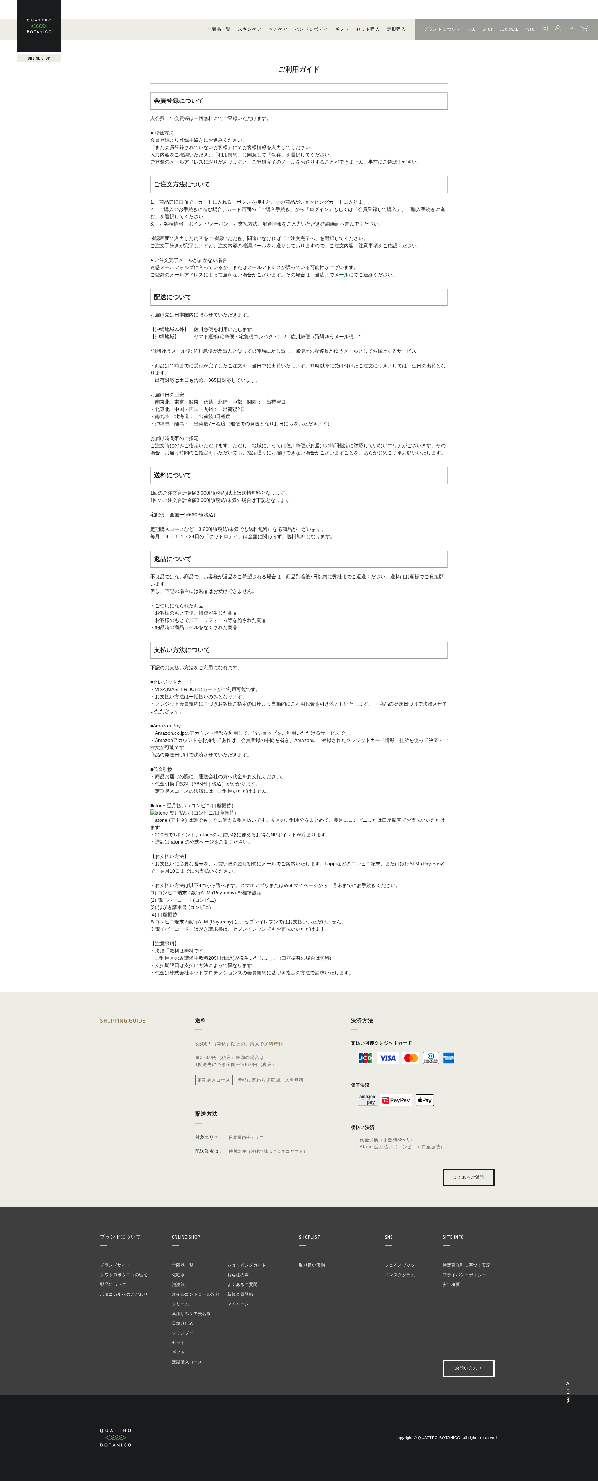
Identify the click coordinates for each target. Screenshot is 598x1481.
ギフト (178, 1352)
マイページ (238, 1303)
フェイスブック (400, 1265)
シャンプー (183, 1333)
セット (178, 1342)
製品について (113, 1284)
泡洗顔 (178, 1284)
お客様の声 (238, 1274)
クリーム (180, 1303)
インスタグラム (400, 1274)
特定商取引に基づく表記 (467, 1265)
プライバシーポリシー (464, 1274)
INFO (530, 29)
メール (341, 274)
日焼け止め (183, 1323)
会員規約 (256, 972)
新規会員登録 (240, 1294)
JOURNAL (509, 29)
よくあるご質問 (468, 1177)
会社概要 (451, 1284)
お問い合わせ (468, 1368)
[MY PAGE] (558, 29)
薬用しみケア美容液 (191, 1313)
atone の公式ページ (192, 842)
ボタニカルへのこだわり (124, 1294)
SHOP (488, 29)
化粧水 (178, 1274)
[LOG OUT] (570, 29)
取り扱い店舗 (312, 1265)
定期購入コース (187, 1362)
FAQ (472, 29)
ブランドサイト (115, 1265)
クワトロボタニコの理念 (124, 1274)
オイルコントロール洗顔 (196, 1294)
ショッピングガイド (246, 1265)
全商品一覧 (183, 1265)
